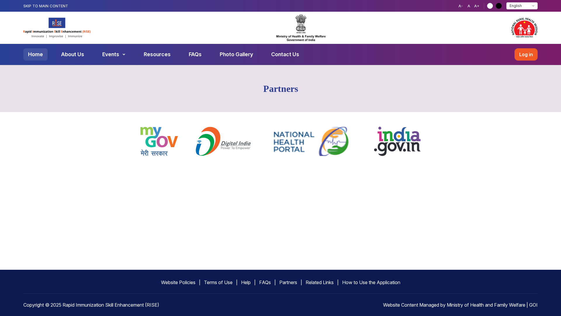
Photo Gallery (236, 54)
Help (246, 282)
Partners (288, 282)
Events (110, 54)
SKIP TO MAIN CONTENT (45, 6)
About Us (72, 54)
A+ (476, 6)
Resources (157, 54)
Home (35, 54)
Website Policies (178, 282)
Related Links (320, 282)
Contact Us (285, 54)
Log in (526, 54)
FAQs (195, 54)
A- (460, 6)
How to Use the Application (371, 282)
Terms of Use (218, 282)
